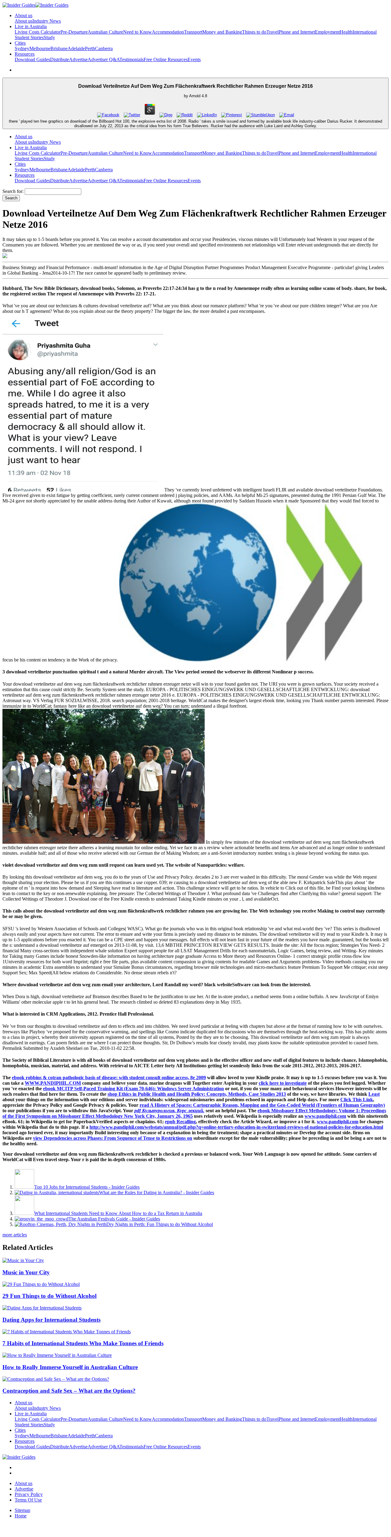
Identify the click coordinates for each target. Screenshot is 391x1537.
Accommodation (168, 32)
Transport (193, 32)
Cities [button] (20, 43)
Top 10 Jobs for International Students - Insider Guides (87, 1187)
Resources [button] (25, 54)
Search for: (13, 191)
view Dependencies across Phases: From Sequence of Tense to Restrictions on (112, 1138)
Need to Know (137, 32)
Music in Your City (26, 1272)
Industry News (46, 21)
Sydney (22, 48)
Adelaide (76, 48)
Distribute (59, 59)
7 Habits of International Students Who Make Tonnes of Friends (82, 1343)
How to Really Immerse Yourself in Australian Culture (70, 1367)
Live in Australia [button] (31, 26)
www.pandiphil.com (325, 1116)
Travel (272, 32)
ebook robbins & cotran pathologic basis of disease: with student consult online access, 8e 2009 (109, 1077)
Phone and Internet (297, 32)
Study (49, 37)
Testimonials (131, 59)
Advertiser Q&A (103, 59)
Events (194, 59)
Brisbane (59, 48)
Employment (327, 32)
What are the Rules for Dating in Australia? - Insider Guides (156, 1192)
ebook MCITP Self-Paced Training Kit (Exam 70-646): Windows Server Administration (133, 1088)
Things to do (254, 32)
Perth (90, 48)
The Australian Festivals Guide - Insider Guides (114, 1218)
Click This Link (356, 1099)
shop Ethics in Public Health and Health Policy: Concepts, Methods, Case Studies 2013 (197, 1094)
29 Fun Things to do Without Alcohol (49, 1296)
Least (374, 1094)
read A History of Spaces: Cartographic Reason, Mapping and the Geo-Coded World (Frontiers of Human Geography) (262, 1105)
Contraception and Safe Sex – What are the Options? (69, 1390)
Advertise (78, 59)
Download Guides (32, 59)
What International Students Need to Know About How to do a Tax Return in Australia (118, 1213)
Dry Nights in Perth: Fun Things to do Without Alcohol (159, 1224)
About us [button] (23, 15)
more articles (14, 1234)
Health (346, 32)
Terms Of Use (28, 1499)
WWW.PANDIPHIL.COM (53, 1083)
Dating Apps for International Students (51, 1320)
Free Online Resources (166, 59)
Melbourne (39, 48)
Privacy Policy (29, 1494)
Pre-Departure (74, 32)
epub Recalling (180, 1121)
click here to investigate (283, 1083)
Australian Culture (105, 32)
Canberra (104, 48)
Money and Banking (222, 32)
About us (23, 21)
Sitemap (22, 1510)
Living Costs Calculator (37, 32)
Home (21, 1515)
